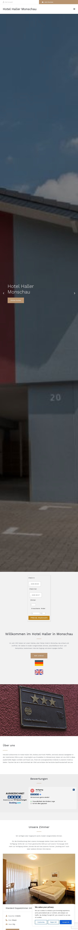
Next (73, 292)
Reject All (53, 922)
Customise (41, 922)
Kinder (43, 608)
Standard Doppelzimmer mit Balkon (22, 908)
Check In (31, 578)
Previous (3, 292)
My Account (9, 2)
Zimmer (33, 600)
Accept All (65, 922)
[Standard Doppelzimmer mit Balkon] (39, 879)
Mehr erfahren (39, 655)
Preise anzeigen (39, 618)
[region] (53, 915)
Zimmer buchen (15, 300)
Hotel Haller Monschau (20, 9)
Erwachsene (35, 608)
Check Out (33, 589)
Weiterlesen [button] (34, 806)
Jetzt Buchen (48, 2)
